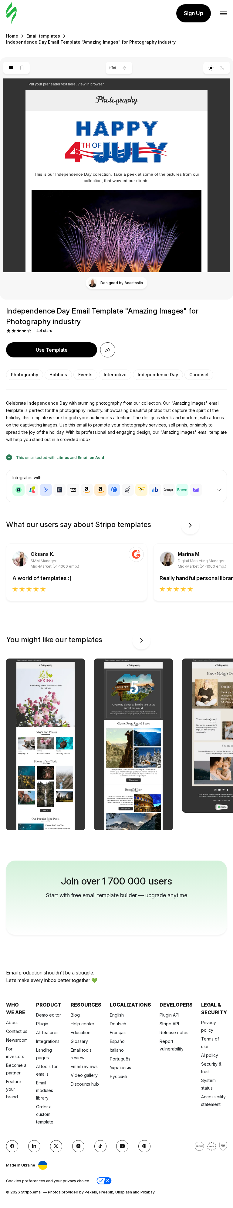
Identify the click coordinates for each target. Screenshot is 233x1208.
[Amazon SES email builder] (100, 490)
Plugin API (169, 1014)
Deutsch (118, 1023)
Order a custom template (44, 1114)
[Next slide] (190, 525)
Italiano (117, 1050)
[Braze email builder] (169, 490)
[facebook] (12, 1146)
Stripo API (169, 1023)
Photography (24, 374)
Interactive (115, 374)
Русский (118, 1076)
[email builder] (11, 13)
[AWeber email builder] (114, 490)
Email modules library (44, 1090)
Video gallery (84, 1075)
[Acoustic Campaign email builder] (18, 490)
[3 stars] (19, 331)
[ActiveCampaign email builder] (46, 490)
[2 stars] (13, 331)
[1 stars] (8, 331)
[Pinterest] (144, 1146)
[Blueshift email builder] (155, 490)
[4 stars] (24, 331)
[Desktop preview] (10, 68)
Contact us (16, 1031)
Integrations (47, 1041)
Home (12, 35)
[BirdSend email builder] (141, 490)
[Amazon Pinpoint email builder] (87, 490)
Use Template (52, 350)
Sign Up (193, 13)
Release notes (174, 1032)
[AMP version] (124, 68)
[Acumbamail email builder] (73, 490)
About (12, 1022)
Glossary (79, 1041)
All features (47, 1032)
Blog (75, 1014)
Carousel (198, 374)
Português (120, 1058)
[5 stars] (29, 331)
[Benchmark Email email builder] (128, 490)
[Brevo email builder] (182, 490)
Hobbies (58, 374)
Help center (82, 1023)
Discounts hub (85, 1084)
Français (118, 1032)
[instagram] (78, 1146)
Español (118, 1041)
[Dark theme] (222, 68)
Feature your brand (13, 1089)
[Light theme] (211, 68)
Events (85, 374)
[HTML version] (113, 68)
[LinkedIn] (34, 1146)
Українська (121, 1067)
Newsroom (17, 1040)
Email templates (43, 35)
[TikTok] (100, 1146)
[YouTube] (122, 1146)
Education (80, 1032)
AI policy (209, 1055)
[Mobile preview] (22, 68)
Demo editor (48, 1014)
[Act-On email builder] (32, 490)
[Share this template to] (107, 349)
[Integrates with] (219, 490)
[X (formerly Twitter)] (56, 1146)
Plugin (42, 1023)
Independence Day (158, 374)
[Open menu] (223, 13)
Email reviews (84, 1066)
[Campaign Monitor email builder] (196, 490)
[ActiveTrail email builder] (59, 490)
